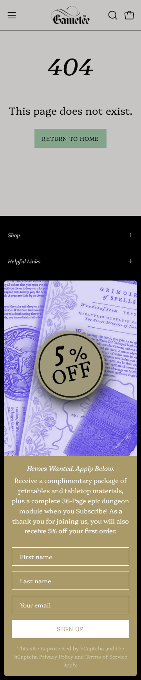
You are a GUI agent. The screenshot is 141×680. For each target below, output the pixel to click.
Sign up (70, 629)
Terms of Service (106, 656)
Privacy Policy (56, 656)
